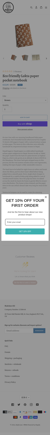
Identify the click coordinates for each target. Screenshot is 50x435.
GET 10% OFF (25, 231)
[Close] (46, 197)
